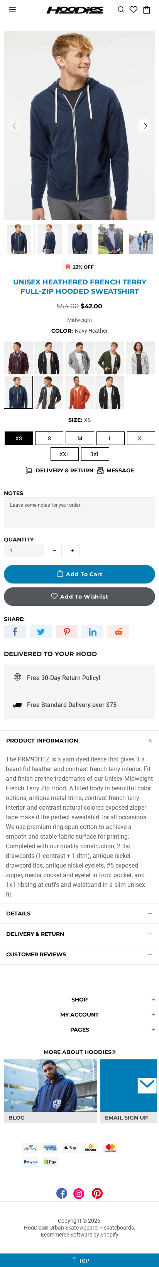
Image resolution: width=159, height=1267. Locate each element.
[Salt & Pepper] (79, 358)
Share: (14, 619)
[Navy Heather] (18, 392)
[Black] (48, 358)
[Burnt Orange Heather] (79, 392)
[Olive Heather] (109, 358)
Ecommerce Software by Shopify (79, 1234)
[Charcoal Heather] (48, 392)
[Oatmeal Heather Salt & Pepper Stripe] (140, 358)
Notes (13, 493)
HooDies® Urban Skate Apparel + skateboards (75, 9)
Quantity (19, 539)
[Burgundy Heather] (18, 358)
